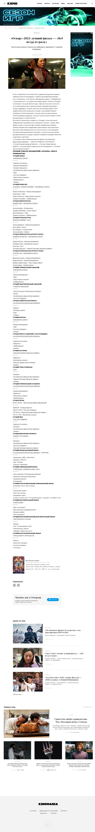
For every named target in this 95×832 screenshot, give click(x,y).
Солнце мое (27, 229)
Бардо (16, 308)
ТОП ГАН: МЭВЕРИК (20, 419)
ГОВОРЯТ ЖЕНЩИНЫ (21, 286)
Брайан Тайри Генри (20, 263)
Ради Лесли (31, 210)
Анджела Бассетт (19, 248)
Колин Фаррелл (18, 225)
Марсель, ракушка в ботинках (24, 476)
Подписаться (54, 599)
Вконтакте (43, 813)
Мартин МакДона (19, 191)
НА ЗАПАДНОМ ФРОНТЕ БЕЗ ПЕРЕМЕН (26, 303)
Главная (5, 28)
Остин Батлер (18, 232)
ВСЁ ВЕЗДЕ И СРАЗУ (20, 158)
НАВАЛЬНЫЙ (18, 502)
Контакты (64, 810)
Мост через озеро (35, 263)
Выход (16, 524)
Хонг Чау (16, 246)
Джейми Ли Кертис (25, 116)
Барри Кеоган (18, 260)
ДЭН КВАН (16, 187)
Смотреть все (87, 707)
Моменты (15, 28)
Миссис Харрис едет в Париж (24, 362)
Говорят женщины (20, 168)
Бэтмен (16, 374)
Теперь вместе (26, 407)
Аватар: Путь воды (20, 163)
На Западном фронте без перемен (26, 170)
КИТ (29, 220)
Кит (21, 246)
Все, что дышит (19, 507)
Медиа (63, 3)
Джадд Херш (17, 265)
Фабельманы (18, 180)
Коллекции (55, 3)
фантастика (29, 564)
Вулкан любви (19, 512)
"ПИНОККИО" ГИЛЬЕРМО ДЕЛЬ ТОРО (26, 469)
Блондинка (28, 208)
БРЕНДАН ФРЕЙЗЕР (19, 220)
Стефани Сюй (18, 244)
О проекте (33, 810)
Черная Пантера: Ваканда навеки (39, 248)
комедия (42, 564)
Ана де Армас (18, 208)
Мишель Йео (48, 108)
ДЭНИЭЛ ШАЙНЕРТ (27, 187)
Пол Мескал (17, 229)
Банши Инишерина (20, 165)
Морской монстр (20, 479)
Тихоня (16, 464)
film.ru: (37, 569)
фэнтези (37, 564)
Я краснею (17, 481)
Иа (15, 462)
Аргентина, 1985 (19, 457)
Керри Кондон (18, 241)
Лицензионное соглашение (48, 810)
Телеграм (54, 813)
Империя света (19, 310)
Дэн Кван (52, 106)
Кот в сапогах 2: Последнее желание (27, 474)
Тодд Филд (17, 194)
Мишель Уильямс (19, 215)
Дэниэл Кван (30, 566)
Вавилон (17, 343)
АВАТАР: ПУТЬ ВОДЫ (21, 436)
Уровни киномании (81, 3)
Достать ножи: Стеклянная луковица (27, 291)
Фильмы (39, 3)
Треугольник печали (21, 177)
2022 (48, 562)
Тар (15, 172)
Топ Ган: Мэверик (20, 175)
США (48, 564)
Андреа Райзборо (19, 210)
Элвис (16, 182)
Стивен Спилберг (19, 198)
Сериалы (47, 3)
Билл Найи (16, 227)
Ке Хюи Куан (17, 118)
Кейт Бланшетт (18, 213)
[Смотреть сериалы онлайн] (48, 826)
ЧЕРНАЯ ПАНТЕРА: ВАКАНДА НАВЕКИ (26, 353)
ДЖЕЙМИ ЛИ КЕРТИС (20, 236)
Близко (16, 460)
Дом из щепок (19, 514)
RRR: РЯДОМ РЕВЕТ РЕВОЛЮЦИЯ (35, 403)
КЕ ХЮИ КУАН (17, 253)
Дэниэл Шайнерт (19, 108)
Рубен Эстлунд (18, 196)
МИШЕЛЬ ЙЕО (17, 203)
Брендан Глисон (19, 258)
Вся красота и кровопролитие (24, 510)
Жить (24, 227)
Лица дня (70, 3)
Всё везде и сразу (42, 99)
